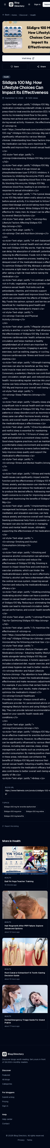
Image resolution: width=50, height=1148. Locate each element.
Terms (29, 1140)
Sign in (37, 4)
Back (7, 15)
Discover (23, 15)
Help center (7, 1119)
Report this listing (12, 826)
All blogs (6, 1079)
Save (16, 66)
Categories (7, 1084)
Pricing (5, 1101)
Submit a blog (8, 1097)
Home (14, 15)
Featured (6, 1075)
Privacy (21, 1140)
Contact (5, 1123)
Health (33, 15)
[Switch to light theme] (29, 4)
